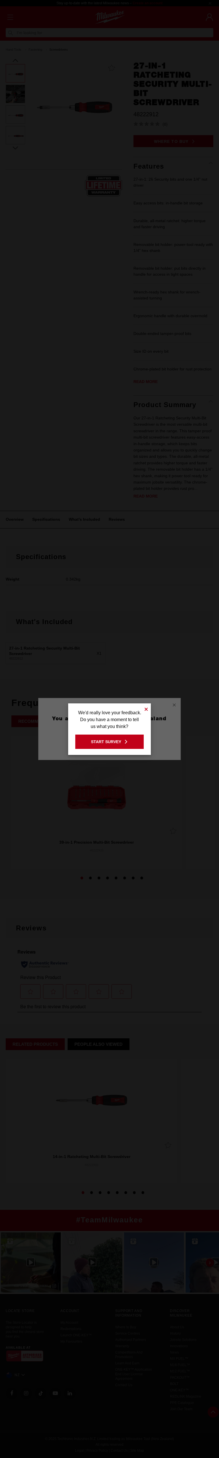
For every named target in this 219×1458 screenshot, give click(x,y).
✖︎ (146, 708)
